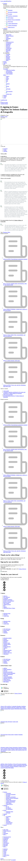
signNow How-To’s (7, 652)
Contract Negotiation (12, 25)
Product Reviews (7, 646)
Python (7, 78)
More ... (7, 39)
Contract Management (12, 23)
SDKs (4, 75)
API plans (5, 614)
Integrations (5, 640)
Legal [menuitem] (4, 832)
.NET (7, 77)
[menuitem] (5, 792)
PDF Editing (6, 681)
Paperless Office (6, 232)
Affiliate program (7, 604)
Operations (8, 38)
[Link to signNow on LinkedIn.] (4, 588)
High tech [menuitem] (5, 840)
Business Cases (6, 643)
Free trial (5, 100)
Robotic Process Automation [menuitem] (12, 798)
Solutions (5, 28)
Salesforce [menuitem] (5, 849)
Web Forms (10, 21)
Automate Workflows (8, 678)
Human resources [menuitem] (7, 830)
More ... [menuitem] (5, 834)
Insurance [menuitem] (5, 841)
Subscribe (3, 567)
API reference (9, 71)
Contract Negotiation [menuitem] (10, 801)
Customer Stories (4, 103)
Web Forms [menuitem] (8, 799)
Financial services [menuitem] (7, 836)
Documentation (9, 72)
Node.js (7, 76)
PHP (7, 79)
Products (5, 3)
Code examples (9, 73)
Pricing (4, 61)
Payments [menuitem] (8, 795)
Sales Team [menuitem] (5, 829)
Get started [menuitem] (8, 816)
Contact (5, 96)
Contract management (8, 674)
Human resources (9, 35)
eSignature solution (7, 638)
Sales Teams (8, 34)
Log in (2, 858)
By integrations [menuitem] (9, 809)
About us (5, 596)
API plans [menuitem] (8, 812)
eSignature (10, 10)
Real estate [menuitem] (5, 844)
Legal (7, 37)
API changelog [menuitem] (9, 822)
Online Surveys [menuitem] (11, 27)
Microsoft (8, 56)
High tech (8, 45)
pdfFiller (5, 668)
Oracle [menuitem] (4, 853)
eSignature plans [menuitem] (9, 811)
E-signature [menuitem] (8, 793)
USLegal (5, 670)
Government (8, 43)
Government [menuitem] (6, 838)
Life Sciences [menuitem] (6, 843)
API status (8, 88)
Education (8, 50)
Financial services (10, 42)
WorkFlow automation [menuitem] (11, 796)
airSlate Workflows (7, 669)
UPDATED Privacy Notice (9, 608)
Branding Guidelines (7, 599)
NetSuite (8, 57)
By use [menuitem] (7, 806)
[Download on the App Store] (5, 692)
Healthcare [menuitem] (5, 839)
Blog (4, 605)
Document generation (8, 672)
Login (4, 97)
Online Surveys (6, 679)
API (4, 64)
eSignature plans (6, 613)
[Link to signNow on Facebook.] (4, 583)
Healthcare (8, 44)
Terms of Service (22, 568)
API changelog (9, 91)
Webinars (5, 645)
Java (7, 81)
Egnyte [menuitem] (4, 851)
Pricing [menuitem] (7, 820)
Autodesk (8, 54)
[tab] (14, 701)
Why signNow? (6, 597)
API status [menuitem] (8, 821)
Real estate (8, 49)
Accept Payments (7, 680)
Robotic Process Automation (14, 19)
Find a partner (6, 603)
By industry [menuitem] (8, 807)
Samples (5, 62)
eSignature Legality (7, 650)
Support (5, 95)
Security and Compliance (6, 707)
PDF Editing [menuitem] (10, 17)
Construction (8, 48)
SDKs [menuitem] (7, 817)
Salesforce (8, 59)
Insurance (8, 46)
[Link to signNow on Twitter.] (4, 585)
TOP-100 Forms (6, 629)
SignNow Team (4, 116)
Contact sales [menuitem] (9, 94)
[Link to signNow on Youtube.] (4, 778)
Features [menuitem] (8, 819)
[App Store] (5, 789)
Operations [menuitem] (5, 833)
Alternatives (5, 654)
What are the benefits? (8, 394)
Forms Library (6, 630)
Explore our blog (4, 102)
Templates (5, 632)
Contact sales (6, 615)
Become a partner (7, 602)
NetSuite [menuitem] (5, 850)
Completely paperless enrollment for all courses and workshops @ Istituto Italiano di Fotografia (14, 393)
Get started (5, 68)
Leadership (5, 598)
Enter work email (4, 566)
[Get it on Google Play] (5, 689)
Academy (5, 647)
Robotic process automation (6, 765)
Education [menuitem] (5, 845)
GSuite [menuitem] (4, 852)
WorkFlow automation (13, 16)
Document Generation (12, 12)
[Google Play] (5, 786)
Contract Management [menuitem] (10, 800)
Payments (10, 14)
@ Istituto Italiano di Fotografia (13, 175)
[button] (1, 570)
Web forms (5, 675)
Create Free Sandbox (10, 70)
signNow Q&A (6, 651)
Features (8, 83)
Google (7, 55)
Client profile (6, 391)
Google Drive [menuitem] (6, 855)
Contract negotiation (7, 676)
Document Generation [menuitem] (10, 794)
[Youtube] (4, 590)
